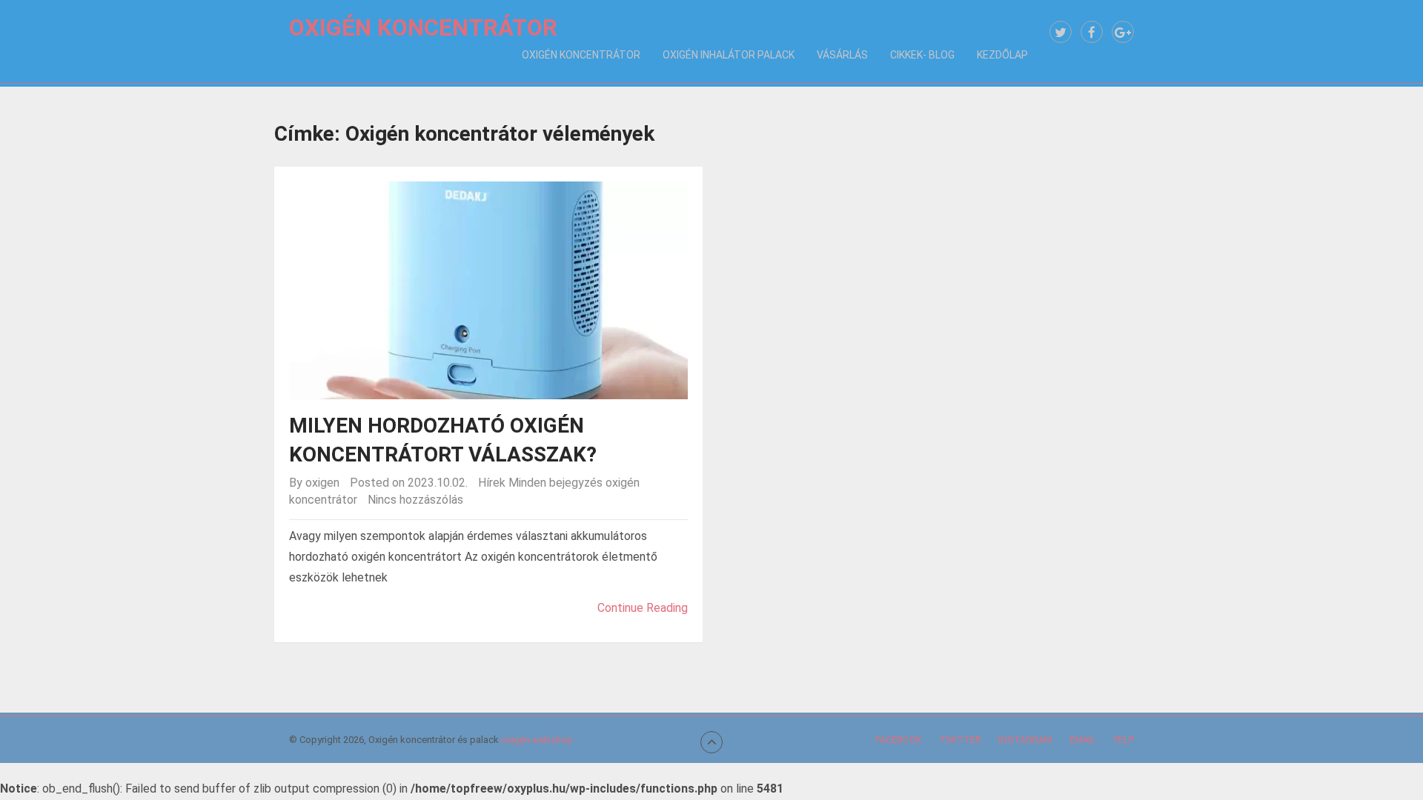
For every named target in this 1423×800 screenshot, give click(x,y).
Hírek (491, 483)
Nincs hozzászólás (415, 500)
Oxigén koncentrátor (423, 27)
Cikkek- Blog (922, 55)
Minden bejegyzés (555, 483)
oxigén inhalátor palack (729, 55)
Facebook (898, 739)
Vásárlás (842, 55)
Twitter (960, 739)
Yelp (1123, 739)
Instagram (1025, 739)
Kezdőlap (1002, 55)
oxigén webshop (537, 739)
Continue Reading (642, 608)
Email (1082, 739)
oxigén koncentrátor (581, 55)
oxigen (322, 483)
